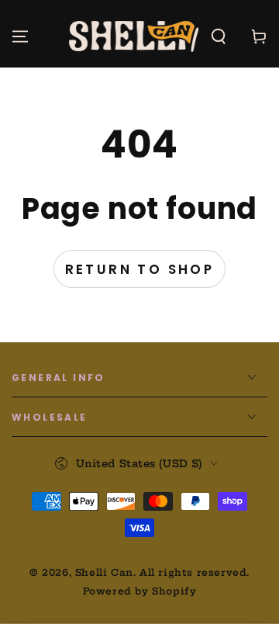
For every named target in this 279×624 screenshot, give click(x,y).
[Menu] (20, 36)
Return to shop (140, 269)
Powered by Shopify (140, 591)
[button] (218, 36)
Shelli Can (104, 572)
